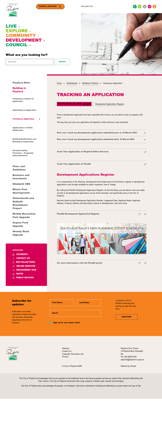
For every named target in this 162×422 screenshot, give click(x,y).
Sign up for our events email (66, 323)
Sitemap (65, 349)
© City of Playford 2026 (72, 366)
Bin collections (25, 262)
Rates (19, 274)
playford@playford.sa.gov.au (132, 360)
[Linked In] (144, 6)
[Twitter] (140, 6)
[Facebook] (135, 6)
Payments (22, 255)
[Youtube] (154, 6)
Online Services (25, 266)
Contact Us (23, 258)
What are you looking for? (27, 55)
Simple (133, 366)
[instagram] (149, 6)
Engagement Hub (26, 270)
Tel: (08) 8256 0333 (128, 357)
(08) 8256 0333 (87, 6)
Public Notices (25, 278)
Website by (125, 366)
